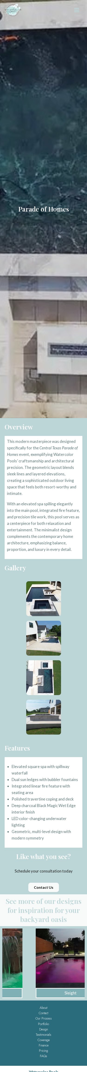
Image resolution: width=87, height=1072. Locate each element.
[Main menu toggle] (76, 10)
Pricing (43, 1050)
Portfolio (43, 1024)
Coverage (44, 1040)
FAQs (43, 1056)
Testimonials (43, 1034)
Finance (43, 1045)
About (43, 1007)
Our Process (43, 1018)
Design (43, 1029)
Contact (43, 1013)
